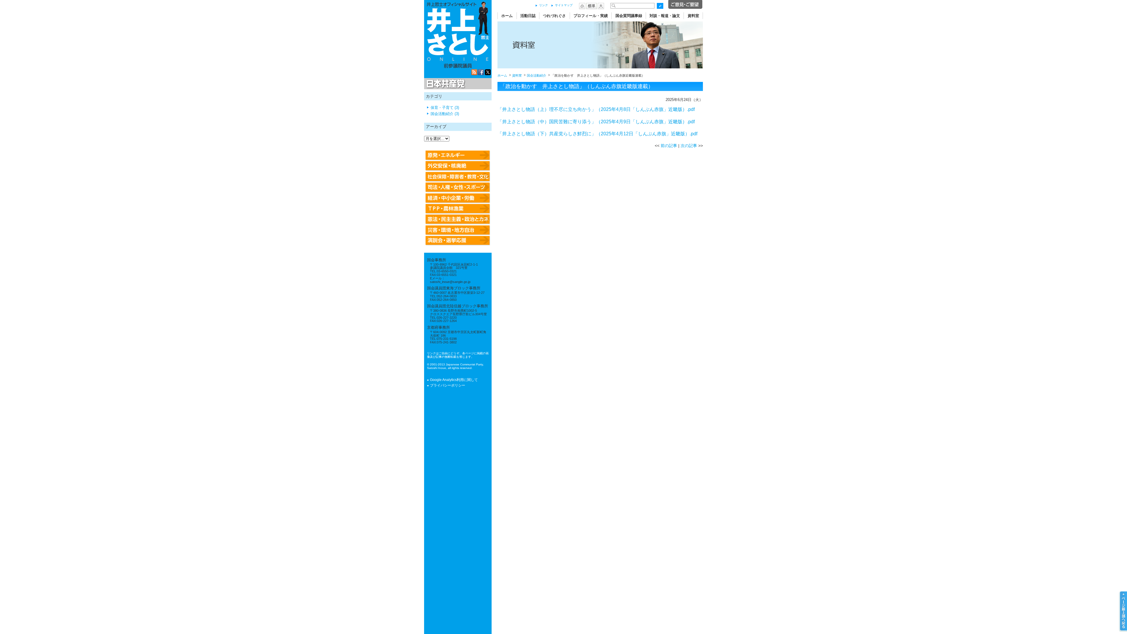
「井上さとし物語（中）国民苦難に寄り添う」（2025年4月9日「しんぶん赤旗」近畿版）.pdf (596, 121)
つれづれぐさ (554, 16)
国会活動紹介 (536, 75)
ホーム (507, 16)
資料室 (693, 16)
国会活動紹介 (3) (445, 114)
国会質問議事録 (628, 16)
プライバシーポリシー (447, 385)
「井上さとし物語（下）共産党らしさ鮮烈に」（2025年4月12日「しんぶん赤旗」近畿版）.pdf (597, 133)
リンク (543, 5)
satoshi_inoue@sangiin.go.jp (450, 282)
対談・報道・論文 (664, 16)
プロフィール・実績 (590, 16)
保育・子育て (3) (445, 108)
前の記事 (669, 145)
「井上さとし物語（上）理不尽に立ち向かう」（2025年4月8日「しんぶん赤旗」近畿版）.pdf (596, 109)
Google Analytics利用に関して (454, 380)
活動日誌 (528, 16)
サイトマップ (564, 5)
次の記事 (689, 145)
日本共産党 (444, 84)
